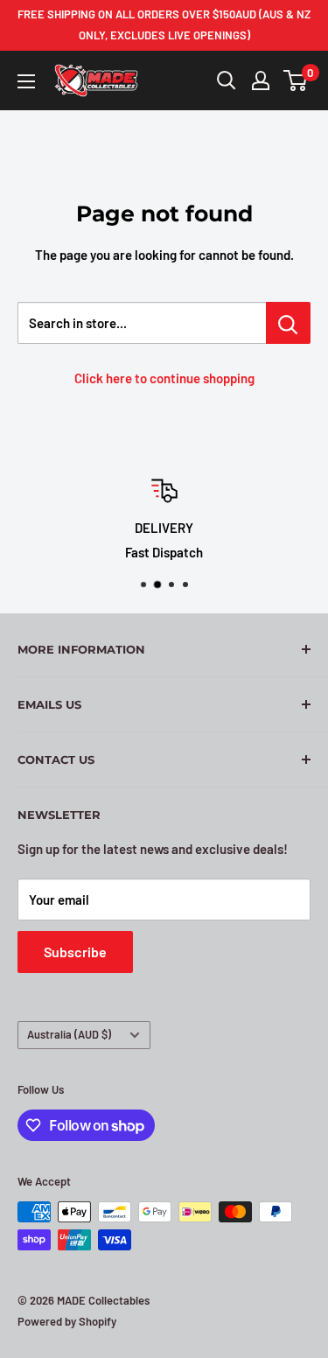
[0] (296, 80)
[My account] (260, 80)
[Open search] (226, 80)
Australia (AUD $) (69, 1034)
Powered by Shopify (66, 1321)
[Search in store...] (288, 323)
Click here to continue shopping (164, 378)
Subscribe (75, 951)
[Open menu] (26, 81)
